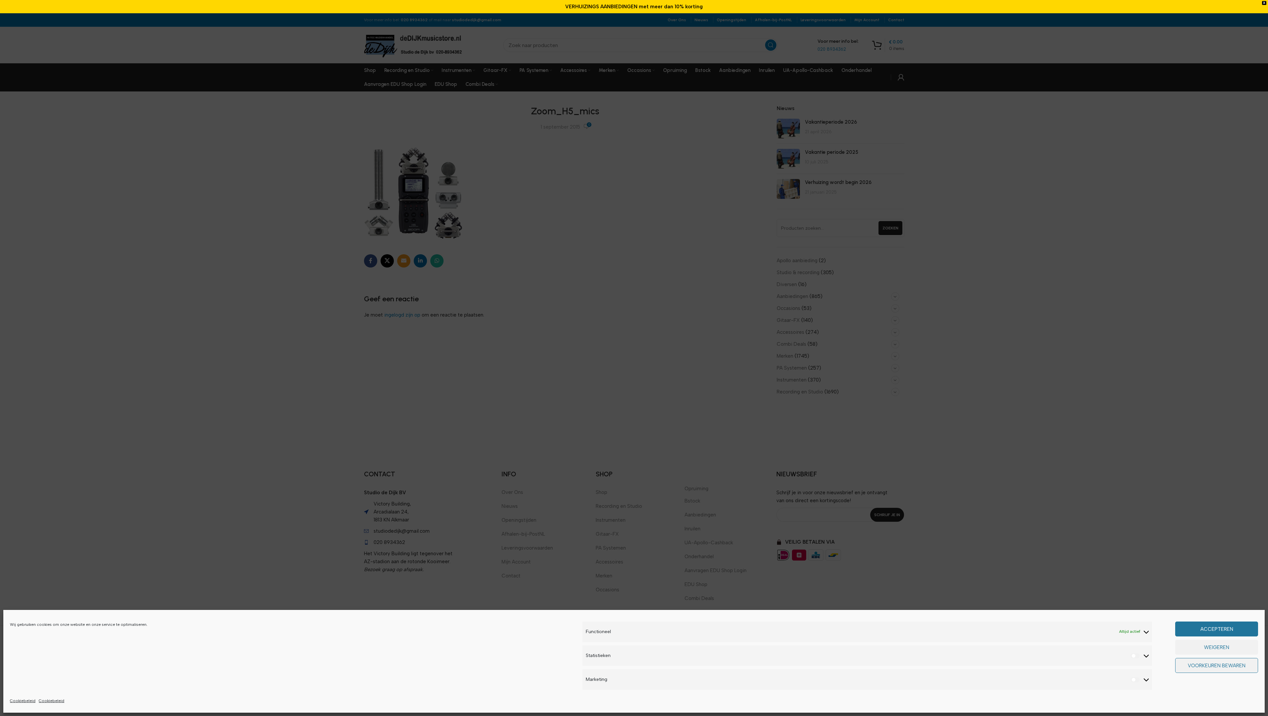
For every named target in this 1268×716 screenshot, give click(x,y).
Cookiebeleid (22, 700)
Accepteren (1216, 629)
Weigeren (1216, 647)
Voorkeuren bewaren (1216, 666)
